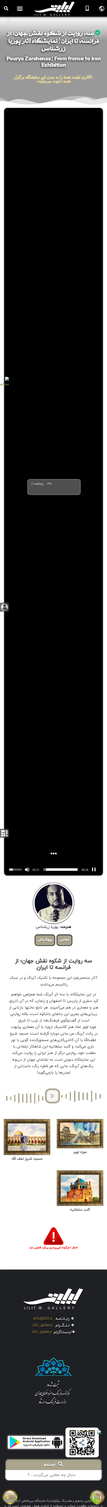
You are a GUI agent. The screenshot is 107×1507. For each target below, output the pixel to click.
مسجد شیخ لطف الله (27, 1159)
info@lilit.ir (42, 1319)
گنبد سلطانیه (80, 1209)
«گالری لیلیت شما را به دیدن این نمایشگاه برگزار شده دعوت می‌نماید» (53, 79)
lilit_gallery (42, 1325)
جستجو (51, 1465)
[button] (20, 8)
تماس (64, 940)
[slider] (60, 869)
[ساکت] (27, 869)
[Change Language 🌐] (102, 8)
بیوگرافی (45, 940)
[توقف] (93, 869)
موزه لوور (80, 1152)
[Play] (52, 1095)
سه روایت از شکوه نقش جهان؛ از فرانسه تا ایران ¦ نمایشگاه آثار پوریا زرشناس (53, 41)
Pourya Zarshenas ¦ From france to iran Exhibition (53, 62)
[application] (53, 870)
